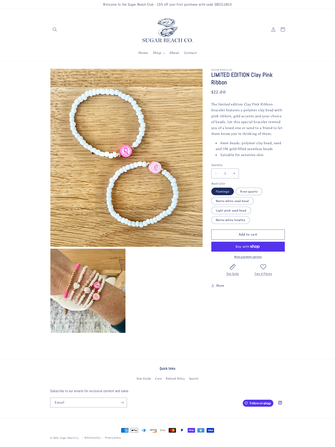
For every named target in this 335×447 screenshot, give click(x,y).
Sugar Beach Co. (69, 438)
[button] (55, 29)
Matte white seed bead (232, 201)
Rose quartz (249, 191)
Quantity (217, 165)
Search (194, 378)
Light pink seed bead (231, 210)
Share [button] (220, 285)
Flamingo (223, 191)
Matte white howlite (230, 220)
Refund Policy (175, 378)
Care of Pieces (263, 273)
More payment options (248, 256)
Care (158, 378)
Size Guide (232, 273)
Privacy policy (113, 437)
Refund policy (93, 437)
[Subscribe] (122, 403)
